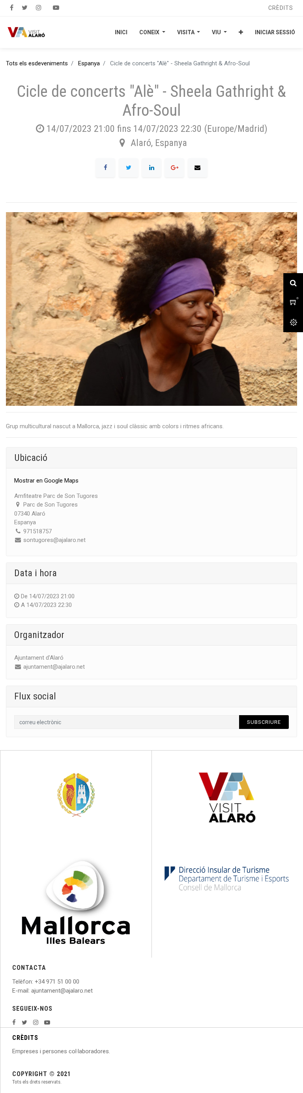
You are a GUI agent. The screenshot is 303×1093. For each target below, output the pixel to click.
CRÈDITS (25, 1037)
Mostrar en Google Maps (46, 480)
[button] (241, 32)
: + (35, 981)
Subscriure (264, 722)
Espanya (89, 63)
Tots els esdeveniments (37, 63)
